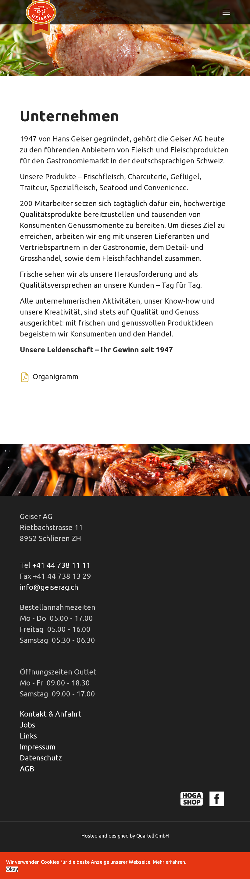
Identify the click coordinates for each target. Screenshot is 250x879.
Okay (12, 869)
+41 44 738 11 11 (61, 565)
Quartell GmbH (152, 835)
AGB (27, 769)
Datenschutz (41, 758)
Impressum (37, 747)
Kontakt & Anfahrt (50, 714)
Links (28, 736)
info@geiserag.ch (49, 587)
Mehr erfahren (169, 862)
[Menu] (226, 12)
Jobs (27, 725)
